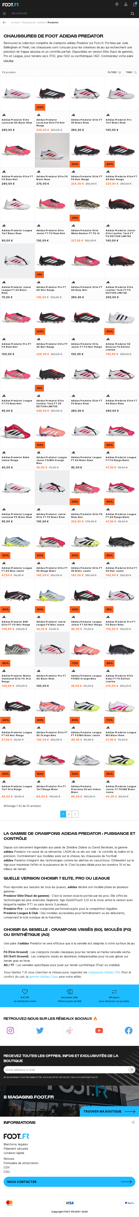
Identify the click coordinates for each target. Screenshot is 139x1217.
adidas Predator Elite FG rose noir (87, 515)
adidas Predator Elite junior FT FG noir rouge (86, 345)
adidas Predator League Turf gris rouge (17, 788)
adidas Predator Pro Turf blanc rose (118, 121)
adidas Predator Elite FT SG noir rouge (52, 345)
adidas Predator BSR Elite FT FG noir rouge (16, 623)
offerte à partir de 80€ (69, 1001)
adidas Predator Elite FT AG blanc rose (121, 402)
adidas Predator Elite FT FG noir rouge (86, 178)
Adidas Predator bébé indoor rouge (15, 459)
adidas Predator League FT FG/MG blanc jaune (86, 734)
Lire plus (9, 60)
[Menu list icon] (4, 13)
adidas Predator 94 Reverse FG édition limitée (118, 347)
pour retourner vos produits (114, 1001)
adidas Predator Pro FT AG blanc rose (51, 677)
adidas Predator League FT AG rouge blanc (121, 515)
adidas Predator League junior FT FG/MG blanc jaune (121, 789)
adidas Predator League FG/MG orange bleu (86, 677)
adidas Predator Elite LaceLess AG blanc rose (17, 121)
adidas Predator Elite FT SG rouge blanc (52, 569)
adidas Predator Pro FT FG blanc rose (120, 623)
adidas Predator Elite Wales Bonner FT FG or (85, 232)
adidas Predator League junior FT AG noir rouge (86, 623)
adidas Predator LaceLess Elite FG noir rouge (50, 122)
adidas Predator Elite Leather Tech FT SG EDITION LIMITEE (50, 403)
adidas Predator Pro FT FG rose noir (16, 345)
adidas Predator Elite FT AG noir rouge (121, 178)
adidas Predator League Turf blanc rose (17, 232)
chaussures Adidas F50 (104, 972)
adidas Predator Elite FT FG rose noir (17, 178)
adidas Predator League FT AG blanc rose (86, 459)
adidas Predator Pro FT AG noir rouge (51, 288)
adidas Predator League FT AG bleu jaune (17, 569)
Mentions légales (16, 1144)
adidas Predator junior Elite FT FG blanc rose (51, 515)
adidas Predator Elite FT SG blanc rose (86, 121)
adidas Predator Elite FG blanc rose (52, 178)
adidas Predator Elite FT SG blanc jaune (86, 569)
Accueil (15, 22)
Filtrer (112, 72)
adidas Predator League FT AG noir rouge (17, 734)
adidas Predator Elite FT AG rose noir (86, 288)
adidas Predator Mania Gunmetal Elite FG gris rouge (16, 678)
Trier (129, 72)
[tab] (69, 49)
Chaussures (28, 22)
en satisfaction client (25, 1001)
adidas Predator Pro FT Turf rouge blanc (51, 788)
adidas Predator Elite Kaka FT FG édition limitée (119, 678)
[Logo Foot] (35, 4)
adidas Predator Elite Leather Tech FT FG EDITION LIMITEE (119, 290)
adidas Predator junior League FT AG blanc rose (16, 290)
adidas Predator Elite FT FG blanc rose (86, 402)
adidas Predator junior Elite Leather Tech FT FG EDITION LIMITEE (120, 233)
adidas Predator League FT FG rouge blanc (121, 459)
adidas (41, 22)
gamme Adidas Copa (43, 976)
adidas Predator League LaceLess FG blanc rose (17, 515)
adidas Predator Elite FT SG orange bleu (52, 734)
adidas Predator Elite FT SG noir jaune (121, 569)
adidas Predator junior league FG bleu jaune (51, 623)
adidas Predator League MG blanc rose (121, 734)
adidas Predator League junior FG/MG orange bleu (51, 460)
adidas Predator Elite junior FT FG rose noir (51, 232)
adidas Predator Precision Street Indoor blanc (86, 789)
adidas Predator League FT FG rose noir (17, 402)
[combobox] (74, 13)
